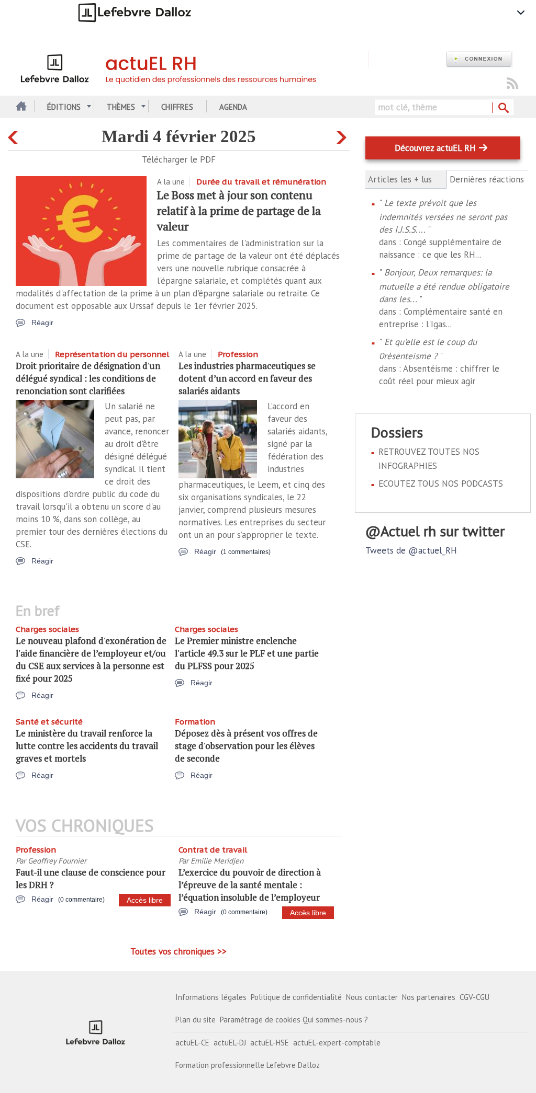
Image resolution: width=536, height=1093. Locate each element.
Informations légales (211, 997)
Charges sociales (47, 629)
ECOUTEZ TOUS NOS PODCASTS (440, 483)
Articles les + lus (400, 179)
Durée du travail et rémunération (261, 182)
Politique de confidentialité (296, 997)
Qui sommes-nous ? (335, 1020)
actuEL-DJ (230, 1043)
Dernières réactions (488, 180)
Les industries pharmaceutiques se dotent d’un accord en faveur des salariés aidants (247, 378)
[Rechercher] (502, 108)
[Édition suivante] (343, 135)
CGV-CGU (474, 997)
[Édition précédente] (14, 135)
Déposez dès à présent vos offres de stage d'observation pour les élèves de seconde (246, 745)
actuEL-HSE (269, 1043)
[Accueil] (192, 67)
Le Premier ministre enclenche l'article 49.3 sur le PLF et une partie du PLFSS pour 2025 (247, 653)
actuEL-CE (192, 1043)
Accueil (19, 107)
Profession (238, 354)
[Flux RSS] (512, 83)
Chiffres (177, 107)
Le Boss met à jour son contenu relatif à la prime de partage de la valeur (239, 210)
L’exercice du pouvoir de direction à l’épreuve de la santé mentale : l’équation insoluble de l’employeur (249, 884)
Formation (195, 722)
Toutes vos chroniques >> (178, 951)
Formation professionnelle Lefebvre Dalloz (247, 1065)
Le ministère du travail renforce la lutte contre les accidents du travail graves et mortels (87, 745)
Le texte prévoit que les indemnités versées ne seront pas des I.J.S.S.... (443, 216)
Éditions (64, 107)
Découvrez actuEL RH (435, 148)
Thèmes (121, 107)
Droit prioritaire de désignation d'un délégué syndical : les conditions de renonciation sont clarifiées (88, 378)
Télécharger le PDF (179, 159)
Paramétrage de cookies (260, 1020)
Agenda (233, 107)
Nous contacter (372, 997)
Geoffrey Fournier (57, 861)
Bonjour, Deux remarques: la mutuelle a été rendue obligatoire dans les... (444, 286)
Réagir (42, 322)
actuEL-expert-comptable (337, 1043)
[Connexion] (479, 59)
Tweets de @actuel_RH (411, 550)
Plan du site (195, 1020)
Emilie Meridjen (217, 861)
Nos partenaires (428, 997)
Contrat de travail (212, 850)
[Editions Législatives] (96, 1032)
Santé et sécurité (49, 722)
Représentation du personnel (112, 354)
